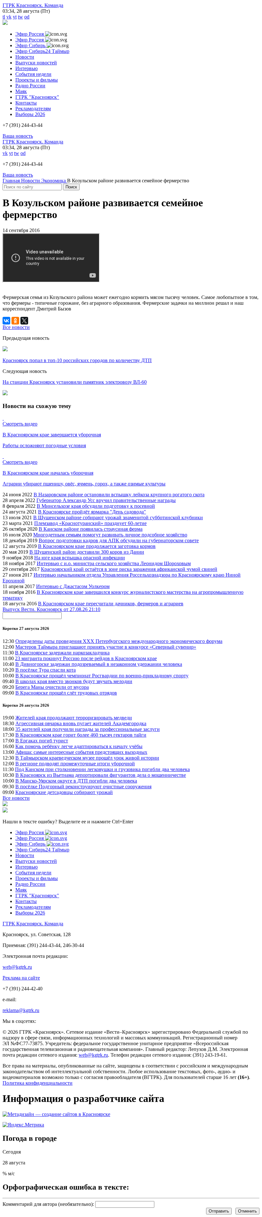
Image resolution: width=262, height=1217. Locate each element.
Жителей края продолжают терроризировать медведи (73, 717)
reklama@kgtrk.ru (21, 1010)
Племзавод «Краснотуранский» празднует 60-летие (90, 523)
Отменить (247, 1211)
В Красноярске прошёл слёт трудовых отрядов (66, 693)
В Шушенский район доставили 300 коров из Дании (86, 552)
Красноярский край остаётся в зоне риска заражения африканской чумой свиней (129, 569)
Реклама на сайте (21, 977)
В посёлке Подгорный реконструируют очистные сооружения (83, 786)
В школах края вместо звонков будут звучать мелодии (73, 681)
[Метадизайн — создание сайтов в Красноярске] (56, 1114)
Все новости (16, 798)
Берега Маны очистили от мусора (52, 687)
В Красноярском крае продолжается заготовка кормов (97, 546)
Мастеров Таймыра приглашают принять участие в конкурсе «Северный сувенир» (105, 647)
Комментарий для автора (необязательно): (48, 1204)
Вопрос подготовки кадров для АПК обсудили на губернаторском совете (119, 540)
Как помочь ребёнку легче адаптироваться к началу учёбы (79, 746)
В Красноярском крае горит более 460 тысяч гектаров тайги (80, 735)
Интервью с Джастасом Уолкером (73, 586)
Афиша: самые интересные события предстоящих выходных (81, 752)
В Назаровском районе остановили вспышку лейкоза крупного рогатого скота (119, 494)
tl (4, 16)
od (26, 16)
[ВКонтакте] (6, 320)
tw (20, 16)
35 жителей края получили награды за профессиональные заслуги (87, 729)
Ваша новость (18, 136)
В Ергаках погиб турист (41, 740)
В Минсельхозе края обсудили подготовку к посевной (96, 506)
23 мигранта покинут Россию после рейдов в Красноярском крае (86, 658)
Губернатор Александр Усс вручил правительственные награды (106, 500)
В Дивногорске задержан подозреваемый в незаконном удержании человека (98, 664)
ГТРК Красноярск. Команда (33, 5)
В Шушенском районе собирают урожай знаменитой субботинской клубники (118, 517)
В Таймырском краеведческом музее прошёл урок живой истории (87, 758)
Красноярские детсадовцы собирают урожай (64, 792)
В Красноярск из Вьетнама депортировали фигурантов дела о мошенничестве (100, 775)
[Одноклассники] (15, 320)
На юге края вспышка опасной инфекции (79, 557)
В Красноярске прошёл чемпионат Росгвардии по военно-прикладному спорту (102, 675)
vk (9, 16)
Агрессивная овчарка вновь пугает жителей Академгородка (80, 723)
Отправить (219, 1211)
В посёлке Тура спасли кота (45, 670)
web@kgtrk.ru (17, 967)
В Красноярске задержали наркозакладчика (62, 652)
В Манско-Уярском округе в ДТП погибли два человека (76, 780)
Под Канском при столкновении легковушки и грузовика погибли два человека (102, 769)
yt (15, 16)
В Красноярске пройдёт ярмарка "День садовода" (92, 511)
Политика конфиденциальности (38, 1083)
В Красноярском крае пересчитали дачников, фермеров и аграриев (110, 603)
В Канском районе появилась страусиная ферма (91, 529)
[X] (24, 320)
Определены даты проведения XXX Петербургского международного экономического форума (118, 641)
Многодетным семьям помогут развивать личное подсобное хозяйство (110, 534)
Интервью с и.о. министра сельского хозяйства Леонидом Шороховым (114, 563)
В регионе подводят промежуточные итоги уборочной (75, 763)
